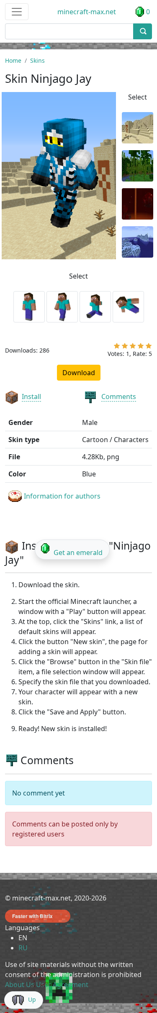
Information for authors (62, 496)
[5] (148, 347)
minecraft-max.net (86, 11)
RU (23, 947)
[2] (124, 347)
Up (32, 999)
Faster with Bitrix (32, 916)
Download (78, 372)
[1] (116, 347)
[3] (132, 347)
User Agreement (62, 984)
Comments (118, 396)
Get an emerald (78, 552)
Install (31, 396)
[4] (140, 347)
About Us (19, 984)
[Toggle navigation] (16, 11)
